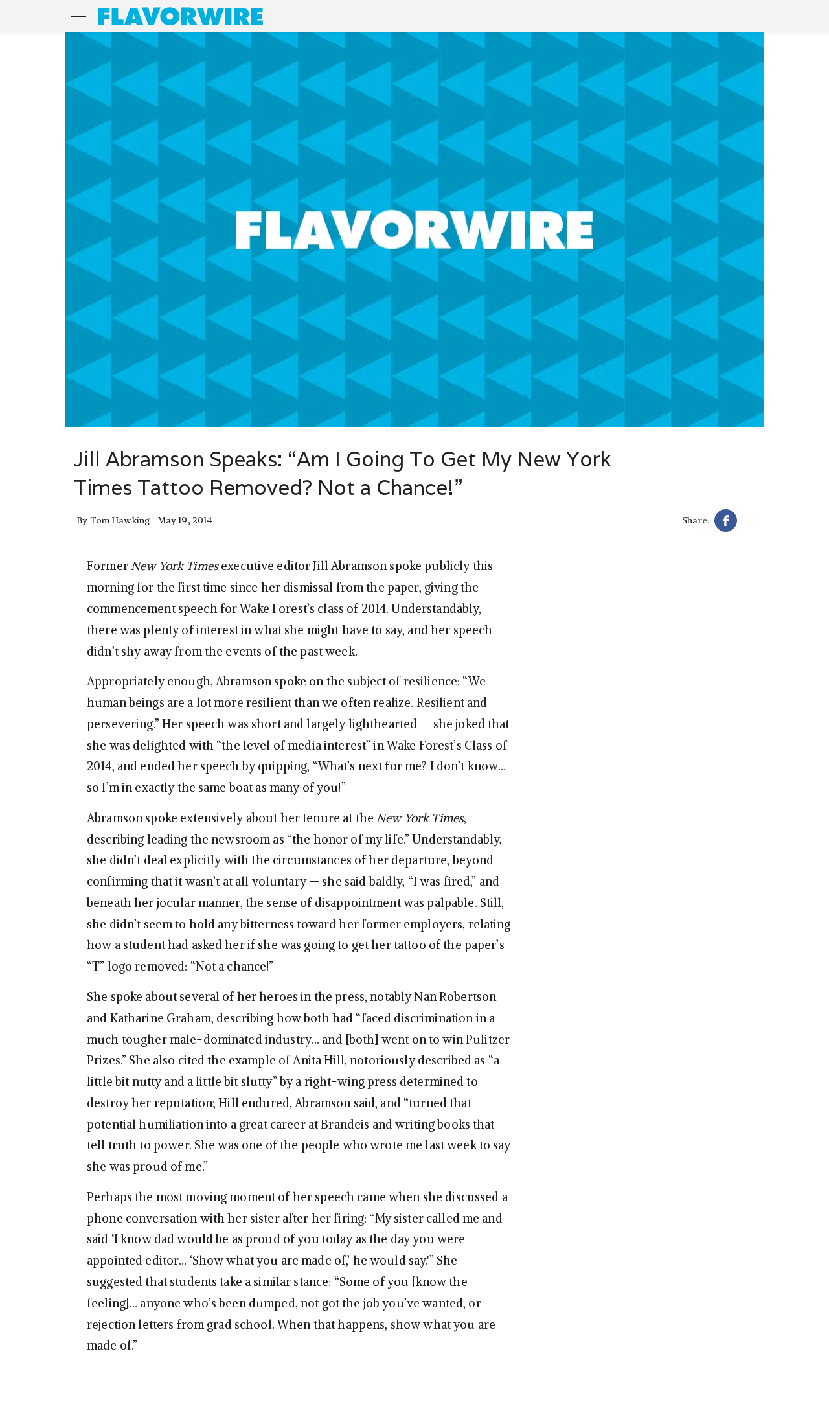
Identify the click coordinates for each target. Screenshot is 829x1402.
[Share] (725, 522)
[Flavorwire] (180, 16)
